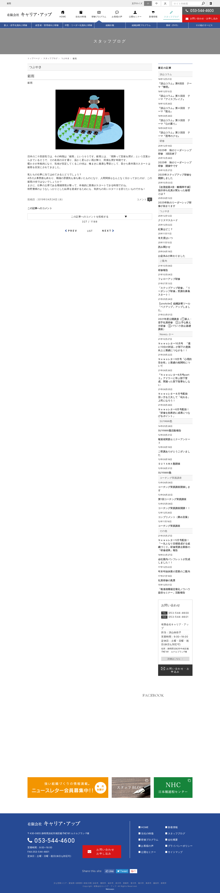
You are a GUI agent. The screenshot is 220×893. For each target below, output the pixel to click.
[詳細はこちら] (175, 659)
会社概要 (173, 839)
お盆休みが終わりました (171, 255)
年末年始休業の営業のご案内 (174, 571)
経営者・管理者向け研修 (47, 25)
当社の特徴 (147, 833)
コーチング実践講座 (171, 477)
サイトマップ (175, 852)
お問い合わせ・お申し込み (204, 18)
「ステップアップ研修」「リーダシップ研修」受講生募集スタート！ (174, 291)
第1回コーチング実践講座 (172, 499)
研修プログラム (149, 839)
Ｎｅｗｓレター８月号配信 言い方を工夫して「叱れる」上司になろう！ (174, 397)
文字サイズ (137, 3)
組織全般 (110, 25)
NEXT (107, 230)
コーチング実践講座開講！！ (174, 508)
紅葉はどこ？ (165, 229)
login (210, 3)
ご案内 (163, 260)
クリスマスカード (168, 220)
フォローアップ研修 (169, 278)
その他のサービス (204, 25)
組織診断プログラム (141, 25)
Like (111, 871)
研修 (162, 140)
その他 (163, 530)
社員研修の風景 (166, 580)
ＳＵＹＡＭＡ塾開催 (169, 463)
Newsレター (167, 334)
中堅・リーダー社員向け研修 (78, 25)
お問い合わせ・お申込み (177, 670)
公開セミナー (148, 852)
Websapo (110, 889)
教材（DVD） (172, 25)
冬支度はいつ (165, 237)
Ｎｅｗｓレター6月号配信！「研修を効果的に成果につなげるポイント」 (174, 412)
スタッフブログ (176, 833)
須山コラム (166, 74)
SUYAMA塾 (166, 421)
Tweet (123, 871)
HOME (144, 827)
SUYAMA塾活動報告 (169, 430)
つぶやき (164, 211)
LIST (89, 230)
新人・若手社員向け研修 (15, 25)
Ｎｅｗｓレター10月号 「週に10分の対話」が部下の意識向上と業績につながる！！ (174, 347)
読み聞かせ (164, 246)
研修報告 (163, 270)
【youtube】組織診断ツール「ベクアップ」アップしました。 (174, 307)
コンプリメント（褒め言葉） (174, 516)
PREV (72, 230)
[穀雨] (90, 147)
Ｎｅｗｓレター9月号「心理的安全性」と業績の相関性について (175, 362)
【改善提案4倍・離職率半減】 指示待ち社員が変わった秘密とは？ (175, 190)
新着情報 (173, 827)
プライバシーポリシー (180, 845)
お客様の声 (147, 845)
